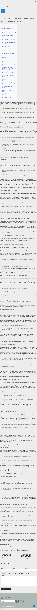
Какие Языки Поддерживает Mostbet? (8, 71)
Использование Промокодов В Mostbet (8, 63)
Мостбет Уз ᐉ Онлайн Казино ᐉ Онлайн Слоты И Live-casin (6, 555)
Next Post (27, 558)
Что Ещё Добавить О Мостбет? (7, 93)
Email (14, 568)
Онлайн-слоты (4, 57)
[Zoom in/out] (0, 608)
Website (26, 568)
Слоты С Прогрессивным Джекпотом (7, 28)
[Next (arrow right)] (2, 609)
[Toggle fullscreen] (2, 608)
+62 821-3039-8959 (20, 602)
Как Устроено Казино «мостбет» (7, 89)
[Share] (3, 608)
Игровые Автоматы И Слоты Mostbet (8, 97)
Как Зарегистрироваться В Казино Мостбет (8, 39)
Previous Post (4, 557)
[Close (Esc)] (5, 608)
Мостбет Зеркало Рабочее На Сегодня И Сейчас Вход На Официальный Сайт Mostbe (25, 555)
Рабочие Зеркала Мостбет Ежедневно (7, 82)
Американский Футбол (5, 40)
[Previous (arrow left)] (0, 609)
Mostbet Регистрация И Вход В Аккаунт (8, 53)
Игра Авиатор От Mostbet (6, 46)
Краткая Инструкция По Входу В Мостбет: (8, 80)
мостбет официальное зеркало (25, 154)
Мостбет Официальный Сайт (6, 61)
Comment (3, 575)
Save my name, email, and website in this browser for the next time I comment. (15, 573)
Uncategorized (6, 6)
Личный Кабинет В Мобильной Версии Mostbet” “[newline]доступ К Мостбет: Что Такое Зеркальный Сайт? (9, 68)
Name (2, 568)
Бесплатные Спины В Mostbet (7, 45)
